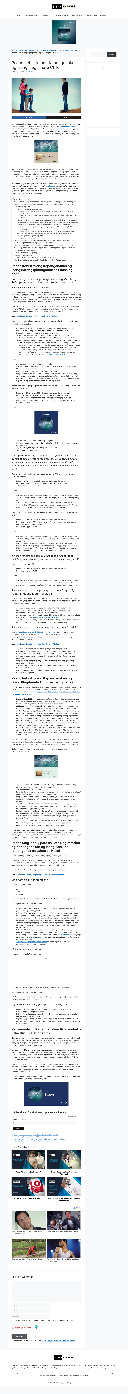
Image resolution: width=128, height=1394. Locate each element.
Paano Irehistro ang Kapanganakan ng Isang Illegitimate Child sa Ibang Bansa (43, 245)
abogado (51, 186)
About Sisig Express (31, 16)
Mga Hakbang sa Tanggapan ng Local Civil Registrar (36, 257)
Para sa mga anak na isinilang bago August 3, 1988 (34, 243)
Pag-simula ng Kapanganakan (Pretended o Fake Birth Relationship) (40, 260)
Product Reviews (78, 16)
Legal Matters (49, 50)
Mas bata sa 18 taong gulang (26, 253)
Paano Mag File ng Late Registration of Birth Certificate (31, 1141)
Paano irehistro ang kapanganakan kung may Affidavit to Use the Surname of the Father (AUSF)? (49, 217)
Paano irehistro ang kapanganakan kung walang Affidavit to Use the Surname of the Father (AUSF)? (47, 212)
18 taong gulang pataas (24, 255)
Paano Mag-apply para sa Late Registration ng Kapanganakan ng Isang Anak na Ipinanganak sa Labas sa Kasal (44, 249)
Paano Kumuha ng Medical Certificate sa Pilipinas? (40, 644)
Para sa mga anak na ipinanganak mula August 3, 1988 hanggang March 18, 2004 (45, 240)
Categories (45, 16)
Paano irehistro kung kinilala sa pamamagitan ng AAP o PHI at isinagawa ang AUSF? (47, 231)
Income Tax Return (53, 355)
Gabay (21, 50)
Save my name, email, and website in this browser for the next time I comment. (43, 1320)
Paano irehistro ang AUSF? (29, 238)
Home (19, 16)
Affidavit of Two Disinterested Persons (31, 942)
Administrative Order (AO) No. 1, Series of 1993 (36, 632)
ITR (63, 355)
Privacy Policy (92, 16)
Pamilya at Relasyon (64, 50)
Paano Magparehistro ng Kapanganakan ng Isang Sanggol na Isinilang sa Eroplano (39, 1139)
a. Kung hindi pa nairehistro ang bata (30, 209)
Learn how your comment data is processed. (58, 1341)
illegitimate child (68, 126)
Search (111, 55)
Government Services (34, 50)
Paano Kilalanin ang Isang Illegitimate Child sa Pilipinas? (42, 875)
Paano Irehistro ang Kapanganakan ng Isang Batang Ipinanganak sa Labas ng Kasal (46, 202)
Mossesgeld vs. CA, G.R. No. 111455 (45, 617)
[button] (110, 16)
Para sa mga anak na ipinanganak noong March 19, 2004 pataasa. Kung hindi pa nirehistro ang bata (44, 205)
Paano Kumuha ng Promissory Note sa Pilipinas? (39, 316)
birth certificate (61, 129)
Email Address (19, 1119)
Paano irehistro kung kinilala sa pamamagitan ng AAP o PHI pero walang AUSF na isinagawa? (47, 228)
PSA (75, 50)
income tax (65, 935)
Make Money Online (62, 16)
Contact (103, 16)
